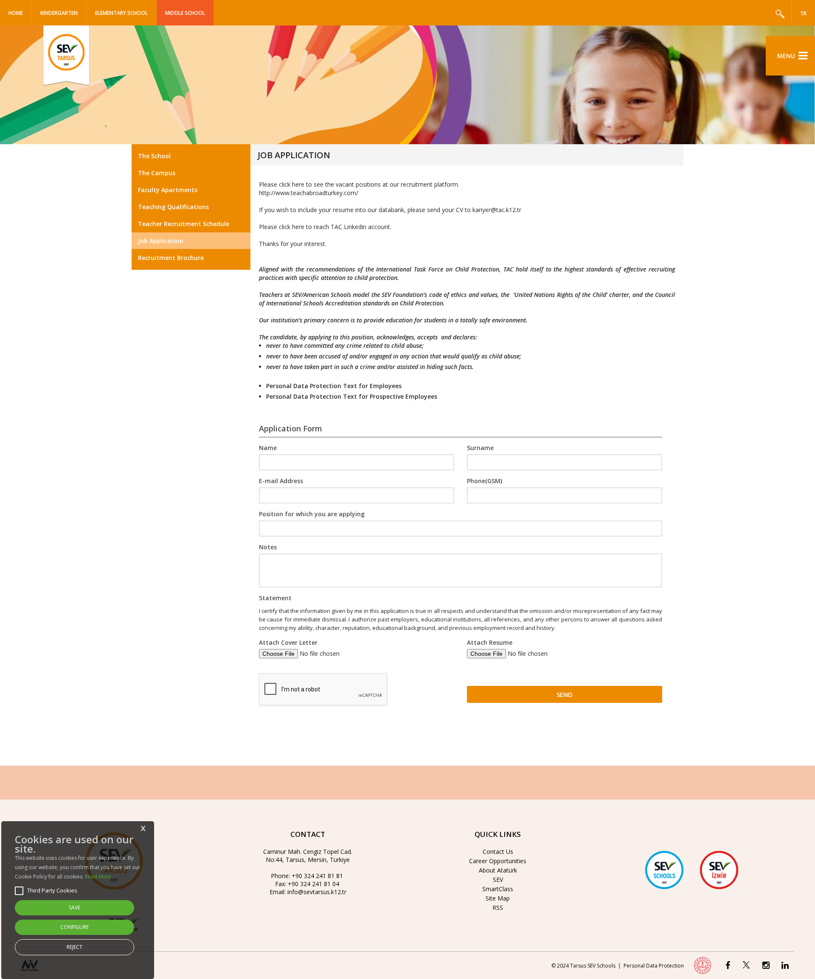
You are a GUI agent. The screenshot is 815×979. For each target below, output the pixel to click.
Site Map (498, 898)
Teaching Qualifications (173, 207)
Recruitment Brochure (171, 258)
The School (154, 156)
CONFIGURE (74, 927)
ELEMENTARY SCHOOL (121, 13)
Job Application (160, 241)
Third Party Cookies (52, 890)
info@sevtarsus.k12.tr (316, 892)
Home (15, 13)
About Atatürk (498, 870)
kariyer (481, 210)
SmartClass (497, 889)
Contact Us (498, 852)
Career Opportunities (497, 861)
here (298, 227)
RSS (497, 907)
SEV (498, 880)
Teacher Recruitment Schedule (183, 224)
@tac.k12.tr (506, 210)
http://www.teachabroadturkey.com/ (308, 193)
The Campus (156, 173)
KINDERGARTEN (59, 13)
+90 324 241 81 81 (317, 876)
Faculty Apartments (167, 190)
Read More (98, 876)
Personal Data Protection (654, 965)
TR (803, 13)
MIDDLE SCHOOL (185, 13)
